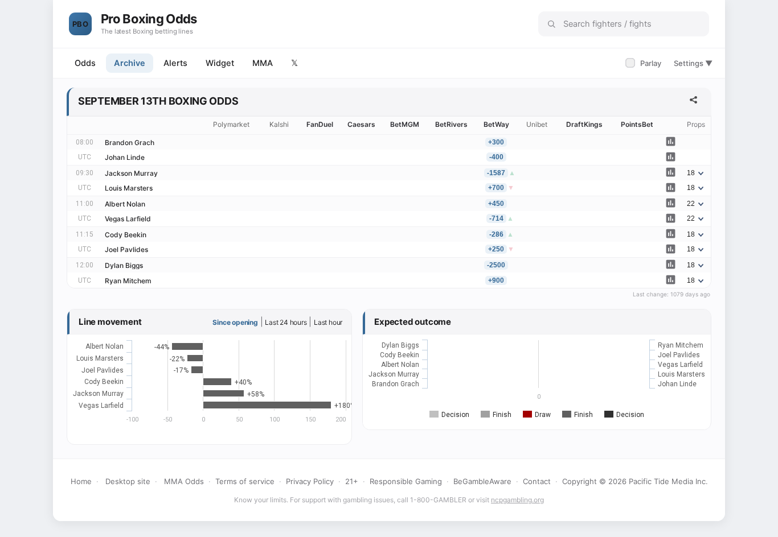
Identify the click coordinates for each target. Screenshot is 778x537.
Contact (537, 481)
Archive (129, 63)
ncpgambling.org (517, 499)
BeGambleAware (482, 481)
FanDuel (319, 124)
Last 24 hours (285, 322)
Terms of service (245, 481)
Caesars (361, 124)
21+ (351, 481)
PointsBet (637, 124)
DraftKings (584, 124)
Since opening (234, 322)
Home (81, 481)
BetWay (496, 124)
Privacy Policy (310, 481)
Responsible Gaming (406, 481)
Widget (220, 63)
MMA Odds (184, 481)
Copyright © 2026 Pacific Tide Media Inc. (635, 481)
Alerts (175, 63)
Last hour (328, 322)
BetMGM (404, 124)
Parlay (644, 63)
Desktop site (127, 481)
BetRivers (451, 124)
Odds (85, 63)
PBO (80, 23)
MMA (262, 63)
